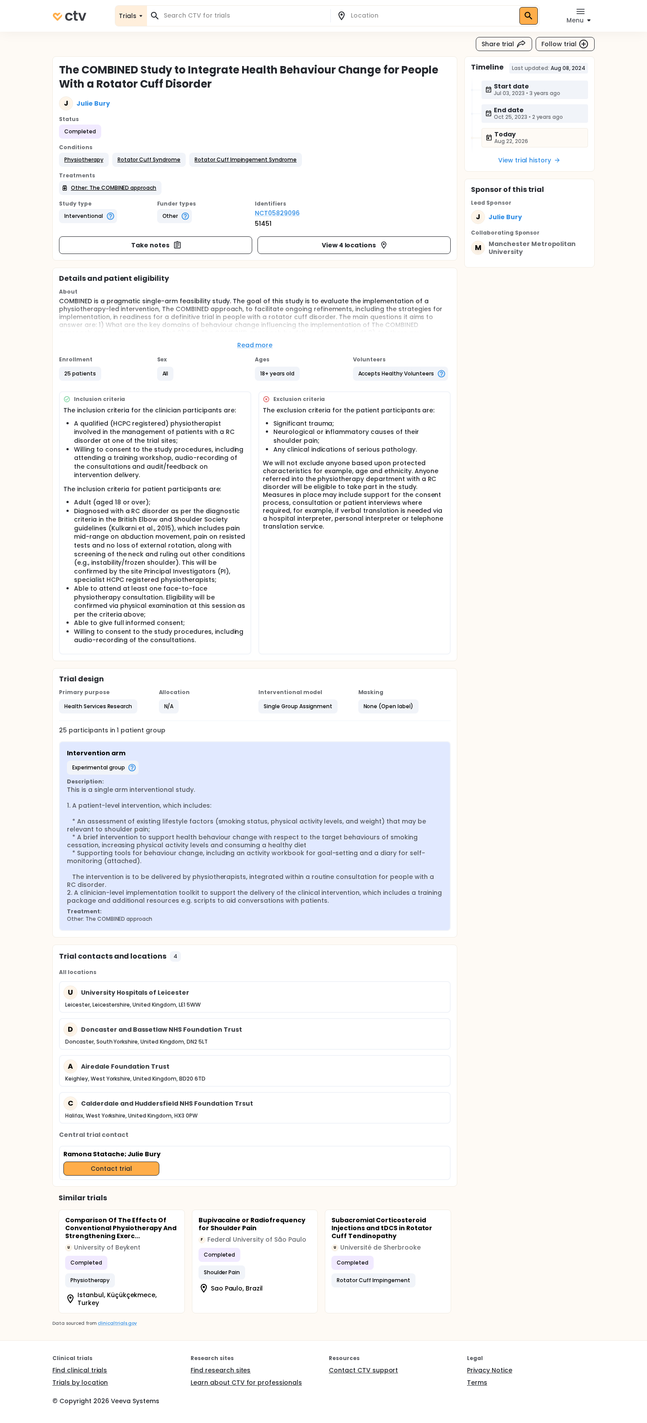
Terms (477, 1382)
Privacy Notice (489, 1370)
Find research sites (220, 1370)
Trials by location (80, 1382)
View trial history (524, 160)
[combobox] (244, 15)
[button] (84, 160)
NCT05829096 (277, 213)
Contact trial (111, 1168)
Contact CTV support (363, 1370)
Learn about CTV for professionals (246, 1382)
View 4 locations (349, 245)
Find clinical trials (79, 1370)
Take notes (150, 245)
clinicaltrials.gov (117, 1323)
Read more (255, 345)
